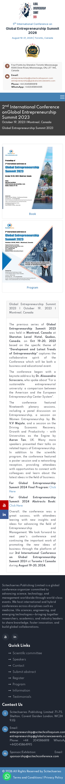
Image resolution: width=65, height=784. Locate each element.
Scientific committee (27, 653)
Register (18, 678)
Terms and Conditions (27, 777)
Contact (18, 665)
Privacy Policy (53, 777)
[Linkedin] (14, 636)
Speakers (19, 659)
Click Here (16, 505)
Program (32, 287)
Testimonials (22, 696)
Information (21, 690)
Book (32, 214)
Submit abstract (24, 672)
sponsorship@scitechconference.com (34, 756)
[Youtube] (5, 636)
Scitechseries (52, 771)
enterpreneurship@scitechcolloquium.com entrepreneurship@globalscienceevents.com (33, 79)
